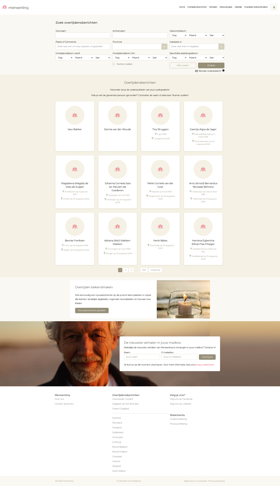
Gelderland (117, 432)
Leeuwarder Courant (122, 399)
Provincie (117, 42)
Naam (127, 352)
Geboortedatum (178, 31)
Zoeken (211, 65)
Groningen (117, 437)
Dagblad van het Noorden (125, 404)
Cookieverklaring (178, 419)
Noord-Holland (119, 451)
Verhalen (213, 7)
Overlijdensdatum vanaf (68, 53)
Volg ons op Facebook (181, 399)
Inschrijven (207, 357)
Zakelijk (238, 7)
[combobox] (171, 46)
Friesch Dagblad (120, 408)
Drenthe (116, 418)
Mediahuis (136, 481)
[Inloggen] (274, 7)
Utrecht (116, 461)
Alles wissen (183, 65)
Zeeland (116, 466)
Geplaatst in (176, 42)
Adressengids (226, 7)
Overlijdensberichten (197, 7)
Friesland (116, 427)
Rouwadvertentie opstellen (92, 310)
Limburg (116, 442)
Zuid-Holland (118, 471)
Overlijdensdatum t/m (124, 53)
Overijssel (117, 456)
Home (182, 7)
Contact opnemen (64, 404)
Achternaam (119, 31)
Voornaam (61, 31)
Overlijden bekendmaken (256, 7)
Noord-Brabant (119, 447)
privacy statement (204, 364)
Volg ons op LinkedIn (180, 404)
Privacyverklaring (178, 424)
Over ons (59, 399)
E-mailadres (167, 352)
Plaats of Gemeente (66, 42)
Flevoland (117, 422)
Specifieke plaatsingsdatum (184, 53)
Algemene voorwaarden (195, 481)
